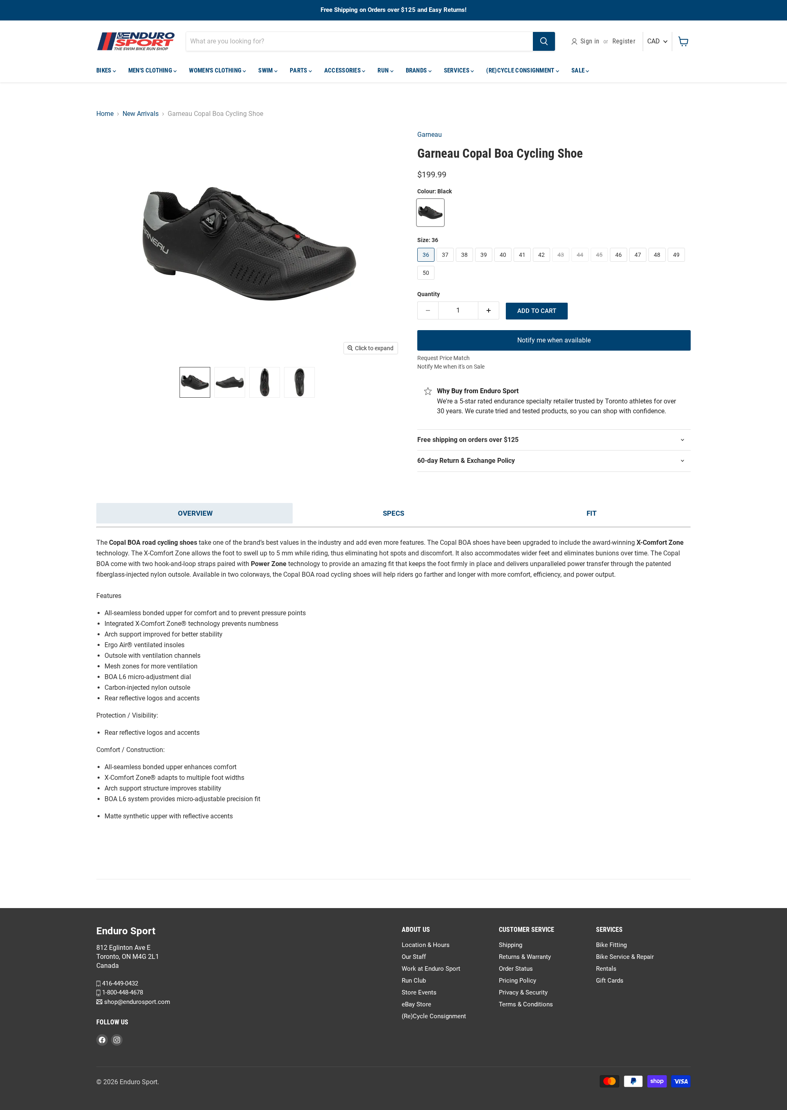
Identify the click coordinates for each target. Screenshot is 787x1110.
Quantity (428, 294)
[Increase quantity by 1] (488, 310)
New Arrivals (141, 114)
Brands (417, 70)
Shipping (510, 945)
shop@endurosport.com (136, 1002)
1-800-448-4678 (121, 992)
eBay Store (416, 1004)
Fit (592, 513)
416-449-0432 (119, 983)
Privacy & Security (523, 992)
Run (384, 70)
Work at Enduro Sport (431, 968)
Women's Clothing (216, 70)
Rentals (606, 968)
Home (105, 114)
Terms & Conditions (526, 1004)
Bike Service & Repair (625, 956)
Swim (266, 70)
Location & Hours (426, 945)
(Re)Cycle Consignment (521, 70)
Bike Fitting (611, 945)
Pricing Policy (517, 980)
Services (457, 70)
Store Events (419, 992)
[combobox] (359, 41)
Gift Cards (609, 980)
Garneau (429, 134)
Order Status (516, 968)
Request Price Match (443, 358)
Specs (393, 513)
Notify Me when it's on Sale (450, 366)
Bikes (104, 70)
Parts (299, 70)
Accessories (343, 70)
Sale (578, 70)
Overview (195, 513)
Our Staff (414, 956)
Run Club (414, 980)
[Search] (544, 41)
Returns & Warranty (525, 956)
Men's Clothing (151, 70)
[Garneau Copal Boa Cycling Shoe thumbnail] (195, 382)
